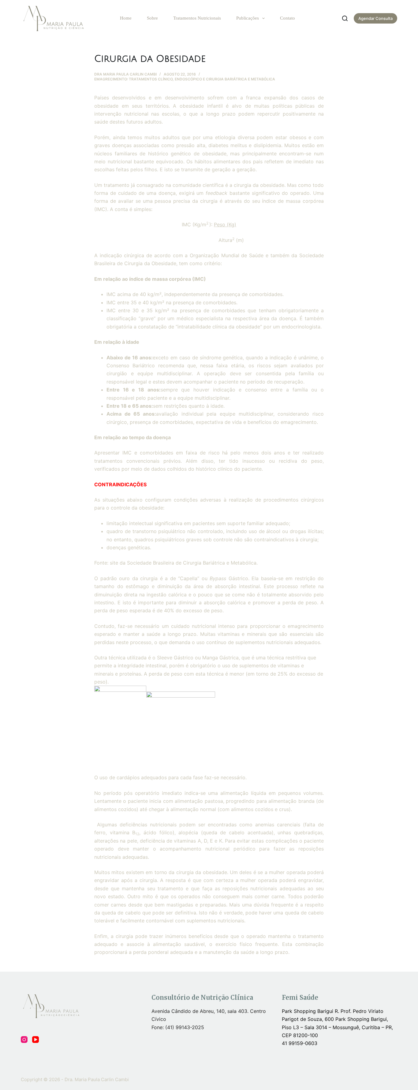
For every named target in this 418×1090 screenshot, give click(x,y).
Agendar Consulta (375, 18)
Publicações (247, 18)
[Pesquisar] (345, 18)
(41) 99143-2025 (184, 1027)
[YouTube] (35, 1039)
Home (126, 18)
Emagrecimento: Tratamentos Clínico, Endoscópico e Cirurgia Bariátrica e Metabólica (184, 79)
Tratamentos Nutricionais (197, 18)
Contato (287, 18)
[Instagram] (24, 1039)
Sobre (152, 18)
